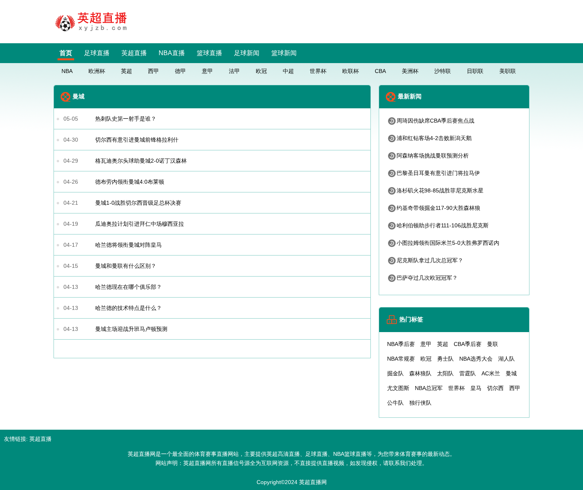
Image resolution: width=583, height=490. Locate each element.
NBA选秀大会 (476, 358)
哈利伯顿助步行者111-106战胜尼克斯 (443, 225)
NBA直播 (172, 53)
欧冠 (261, 71)
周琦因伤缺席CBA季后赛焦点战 (435, 120)
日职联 (475, 71)
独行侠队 (420, 403)
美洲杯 (410, 71)
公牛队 (395, 403)
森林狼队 (420, 373)
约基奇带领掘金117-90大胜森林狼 (438, 208)
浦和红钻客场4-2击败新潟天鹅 (434, 138)
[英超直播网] (93, 32)
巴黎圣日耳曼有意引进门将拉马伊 (438, 173)
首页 (65, 53)
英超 (126, 71)
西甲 (153, 71)
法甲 (234, 71)
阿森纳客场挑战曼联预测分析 (433, 155)
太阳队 (445, 373)
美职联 (507, 71)
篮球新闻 (284, 53)
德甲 (180, 71)
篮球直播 (209, 53)
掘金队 (395, 373)
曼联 (492, 344)
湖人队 (506, 358)
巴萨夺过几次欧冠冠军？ (427, 278)
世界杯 (318, 71)
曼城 (511, 373)
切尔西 (495, 388)
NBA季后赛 (401, 344)
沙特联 (442, 71)
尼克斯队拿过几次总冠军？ (430, 260)
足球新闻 (246, 53)
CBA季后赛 (467, 344)
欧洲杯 (96, 71)
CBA (380, 71)
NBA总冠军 (429, 388)
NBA (67, 71)
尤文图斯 (398, 388)
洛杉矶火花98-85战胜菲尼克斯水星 (440, 190)
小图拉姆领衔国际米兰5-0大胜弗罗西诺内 (448, 243)
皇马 (475, 388)
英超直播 (134, 53)
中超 (288, 71)
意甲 (207, 71)
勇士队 (445, 358)
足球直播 (96, 53)
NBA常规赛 (401, 358)
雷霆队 (467, 373)
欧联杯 (350, 71)
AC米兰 (490, 373)
